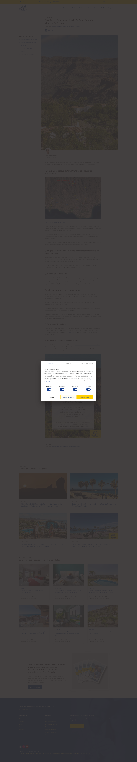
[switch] (62, 389)
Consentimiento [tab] (50, 363)
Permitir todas (85, 397)
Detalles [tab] (68, 363)
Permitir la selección (68, 397)
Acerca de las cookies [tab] (87, 363)
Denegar (52, 397)
